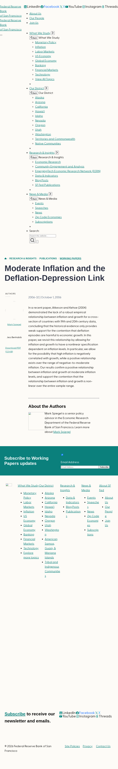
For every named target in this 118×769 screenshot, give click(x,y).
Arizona (40, 102)
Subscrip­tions (44, 222)
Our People (36, 18)
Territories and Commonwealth (55, 139)
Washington (43, 134)
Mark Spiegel (14, 324)
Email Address (70, 462)
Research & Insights (42, 153)
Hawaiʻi (40, 111)
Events (39, 203)
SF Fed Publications (47, 185)
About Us (35, 14)
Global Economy (46, 61)
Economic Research (48, 162)
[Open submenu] (53, 33)
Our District (36, 88)
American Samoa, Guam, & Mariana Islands (51, 548)
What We (28, 486)
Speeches (41, 208)
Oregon (40, 125)
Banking (40, 65)
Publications (48, 258)
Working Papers (70, 258)
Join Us (33, 23)
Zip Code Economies (48, 217)
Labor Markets (44, 51)
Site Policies (72, 746)
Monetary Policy (45, 42)
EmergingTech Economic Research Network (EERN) (68, 171)
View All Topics (44, 79)
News (38, 212)
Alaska (39, 97)
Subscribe (15, 714)
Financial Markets (46, 70)
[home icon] (5, 258)
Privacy (88, 746)
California (41, 107)
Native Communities (48, 143)
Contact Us (103, 746)
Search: (34, 231)
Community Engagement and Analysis (59, 166)
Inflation (40, 47)
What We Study (39, 33)
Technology (42, 74)
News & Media (38, 194)
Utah (38, 130)
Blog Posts (41, 180)
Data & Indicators (46, 176)
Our (46, 486)
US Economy (43, 56)
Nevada (40, 120)
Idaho (39, 116)
